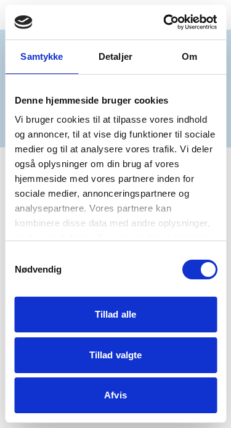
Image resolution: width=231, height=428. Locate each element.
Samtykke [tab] (41, 56)
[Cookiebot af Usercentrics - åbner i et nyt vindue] (164, 22)
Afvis (115, 395)
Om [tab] (189, 56)
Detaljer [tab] (115, 56)
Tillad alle (115, 314)
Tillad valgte (115, 355)
